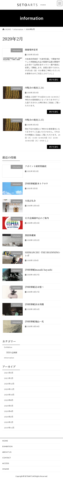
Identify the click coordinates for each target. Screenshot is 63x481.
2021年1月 (8, 378)
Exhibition (8, 347)
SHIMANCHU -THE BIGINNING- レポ (42, 254)
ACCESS (5, 463)
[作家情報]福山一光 (34, 321)
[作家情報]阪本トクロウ (36, 183)
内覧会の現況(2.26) (34, 87)
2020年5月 (8, 406)
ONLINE (5, 469)
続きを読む (53, 79)
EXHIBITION (7, 446)
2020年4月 (8, 411)
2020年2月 (8, 417)
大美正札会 (30, 200)
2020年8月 (8, 400)
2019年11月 (9, 428)
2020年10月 (9, 395)
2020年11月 (9, 389)
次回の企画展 (11, 352)
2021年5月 (8, 373)
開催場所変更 (31, 49)
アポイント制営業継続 (35, 166)
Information (9, 358)
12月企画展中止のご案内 (37, 218)
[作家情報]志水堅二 (34, 286)
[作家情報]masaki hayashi (38, 269)
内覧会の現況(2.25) (34, 119)
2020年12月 (9, 384)
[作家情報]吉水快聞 (34, 304)
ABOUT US (6, 452)
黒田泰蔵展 (30, 235)
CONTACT (6, 458)
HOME (5, 441)
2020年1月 (8, 422)
